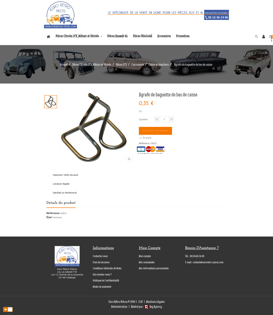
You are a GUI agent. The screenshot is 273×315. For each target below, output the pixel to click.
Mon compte (145, 256)
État (49, 217)
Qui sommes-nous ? (102, 274)
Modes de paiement (102, 286)
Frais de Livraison (101, 262)
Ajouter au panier (155, 131)
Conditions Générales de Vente (107, 268)
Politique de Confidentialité (106, 280)
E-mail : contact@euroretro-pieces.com (204, 262)
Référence (53, 213)
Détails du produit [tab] (61, 203)
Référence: (144, 143)
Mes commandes (147, 262)
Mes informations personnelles (154, 268)
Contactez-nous (100, 256)
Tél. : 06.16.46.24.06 (194, 256)
